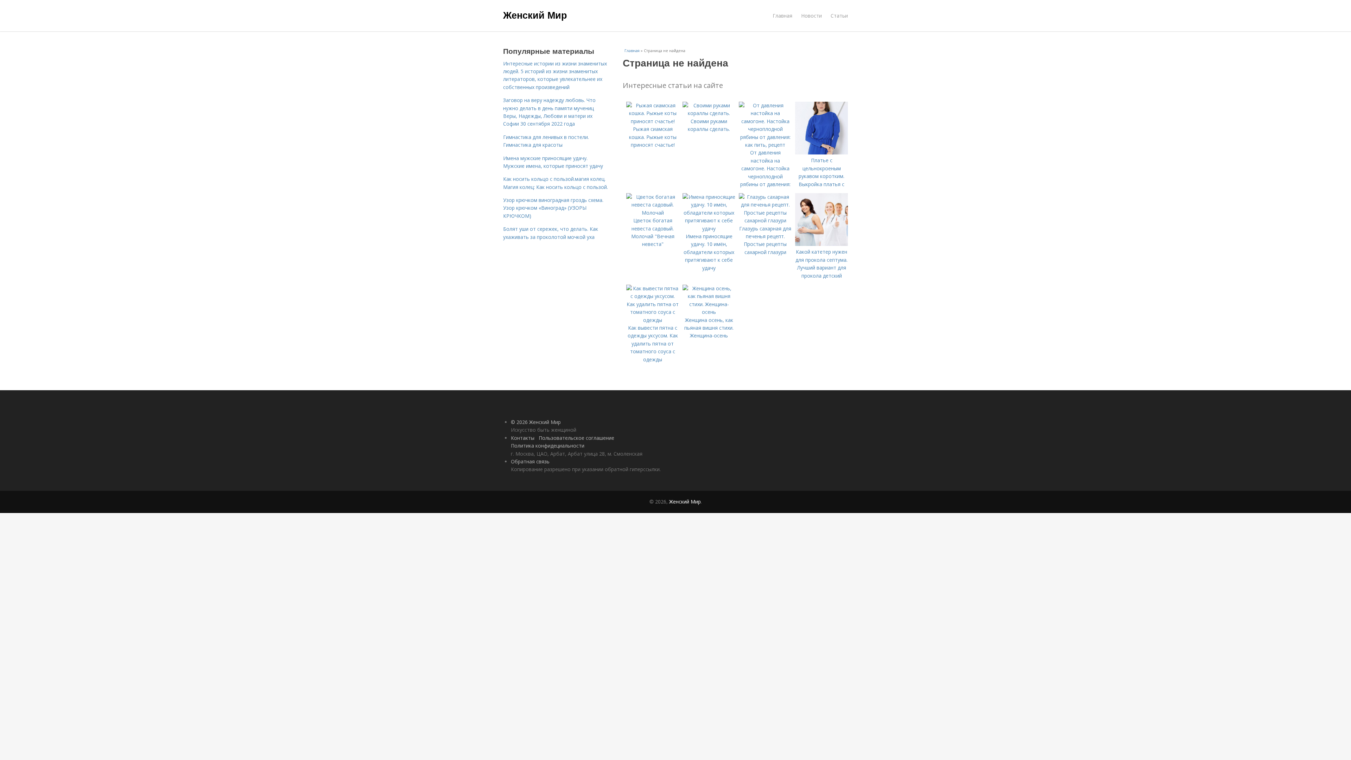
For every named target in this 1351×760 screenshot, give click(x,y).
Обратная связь (530, 461)
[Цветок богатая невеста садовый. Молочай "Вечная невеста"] (652, 212)
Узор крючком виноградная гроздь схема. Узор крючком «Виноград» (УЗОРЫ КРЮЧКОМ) (553, 208)
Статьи (839, 15)
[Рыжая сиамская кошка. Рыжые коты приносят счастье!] (652, 121)
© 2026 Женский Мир (536, 422)
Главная (782, 15)
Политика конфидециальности (547, 445)
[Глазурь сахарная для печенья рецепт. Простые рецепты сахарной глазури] (765, 220)
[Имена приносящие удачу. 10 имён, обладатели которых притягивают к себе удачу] (709, 228)
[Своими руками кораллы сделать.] (709, 113)
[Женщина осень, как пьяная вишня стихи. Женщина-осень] (709, 312)
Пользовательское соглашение (576, 438)
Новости (811, 15)
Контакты (522, 438)
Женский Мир (535, 14)
